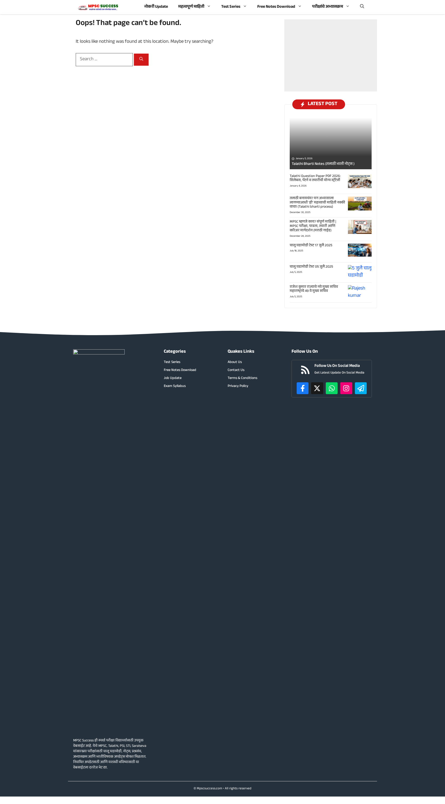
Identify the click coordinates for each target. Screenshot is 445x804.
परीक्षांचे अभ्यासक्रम (327, 7)
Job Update (173, 378)
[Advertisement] (330, 55)
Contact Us (236, 370)
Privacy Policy (238, 386)
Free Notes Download (276, 7)
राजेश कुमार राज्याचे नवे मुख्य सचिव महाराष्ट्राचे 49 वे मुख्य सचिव (314, 289)
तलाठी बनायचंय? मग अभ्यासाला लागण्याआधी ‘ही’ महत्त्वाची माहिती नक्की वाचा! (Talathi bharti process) (317, 203)
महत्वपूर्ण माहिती (191, 7)
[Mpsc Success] (98, 7)
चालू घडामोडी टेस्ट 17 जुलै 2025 (311, 246)
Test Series (230, 7)
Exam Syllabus (175, 386)
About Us (235, 362)
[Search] (141, 60)
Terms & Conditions (242, 378)
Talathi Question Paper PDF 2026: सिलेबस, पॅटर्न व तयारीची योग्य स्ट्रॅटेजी (315, 178)
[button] (362, 7)
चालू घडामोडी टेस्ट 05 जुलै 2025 (311, 267)
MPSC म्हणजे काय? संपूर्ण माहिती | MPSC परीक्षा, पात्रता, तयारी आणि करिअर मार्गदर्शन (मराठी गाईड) (313, 226)
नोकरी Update (156, 7)
